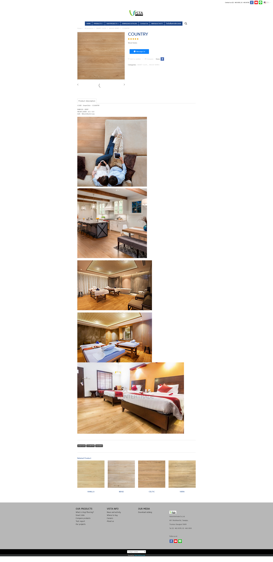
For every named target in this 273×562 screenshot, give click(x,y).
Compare (149, 59)
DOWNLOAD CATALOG (129, 23)
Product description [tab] (86, 101)
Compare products (83, 518)
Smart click (80, 515)
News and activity (114, 512)
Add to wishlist (135, 59)
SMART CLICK (142, 65)
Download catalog (145, 512)
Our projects (81, 524)
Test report (80, 521)
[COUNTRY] (101, 56)
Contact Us (144, 23)
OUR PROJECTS (112, 23)
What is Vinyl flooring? (85, 512)
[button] (186, 23)
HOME (88, 23)
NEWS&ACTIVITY (157, 23)
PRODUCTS (98, 23)
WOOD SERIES (154, 65)
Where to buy (112, 515)
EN (267, 2)
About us (110, 521)
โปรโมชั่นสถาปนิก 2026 (173, 23)
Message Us (140, 51)
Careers (110, 518)
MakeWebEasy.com (139, 555)
